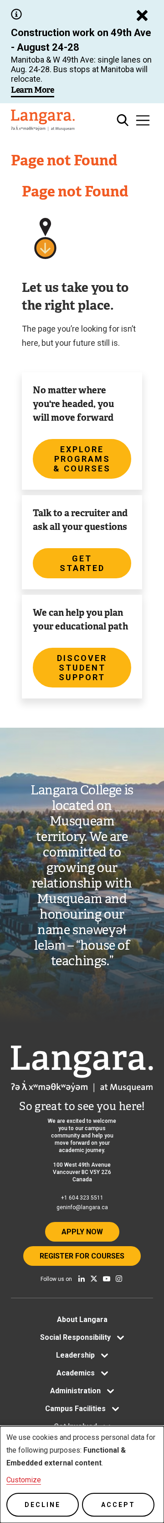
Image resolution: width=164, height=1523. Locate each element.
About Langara (82, 1319)
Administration (75, 1390)
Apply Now (82, 1231)
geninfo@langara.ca (82, 1207)
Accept (118, 1504)
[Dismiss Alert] (142, 15)
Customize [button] (23, 1479)
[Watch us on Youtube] (106, 1278)
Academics (75, 1373)
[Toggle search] (122, 120)
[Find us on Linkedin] (82, 1278)
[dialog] (82, 1474)
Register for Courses (82, 1256)
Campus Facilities (75, 1408)
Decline (43, 1504)
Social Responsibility (75, 1337)
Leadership (75, 1355)
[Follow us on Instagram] (119, 1278)
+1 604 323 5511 (82, 1198)
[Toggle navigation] (143, 120)
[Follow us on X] (93, 1278)
